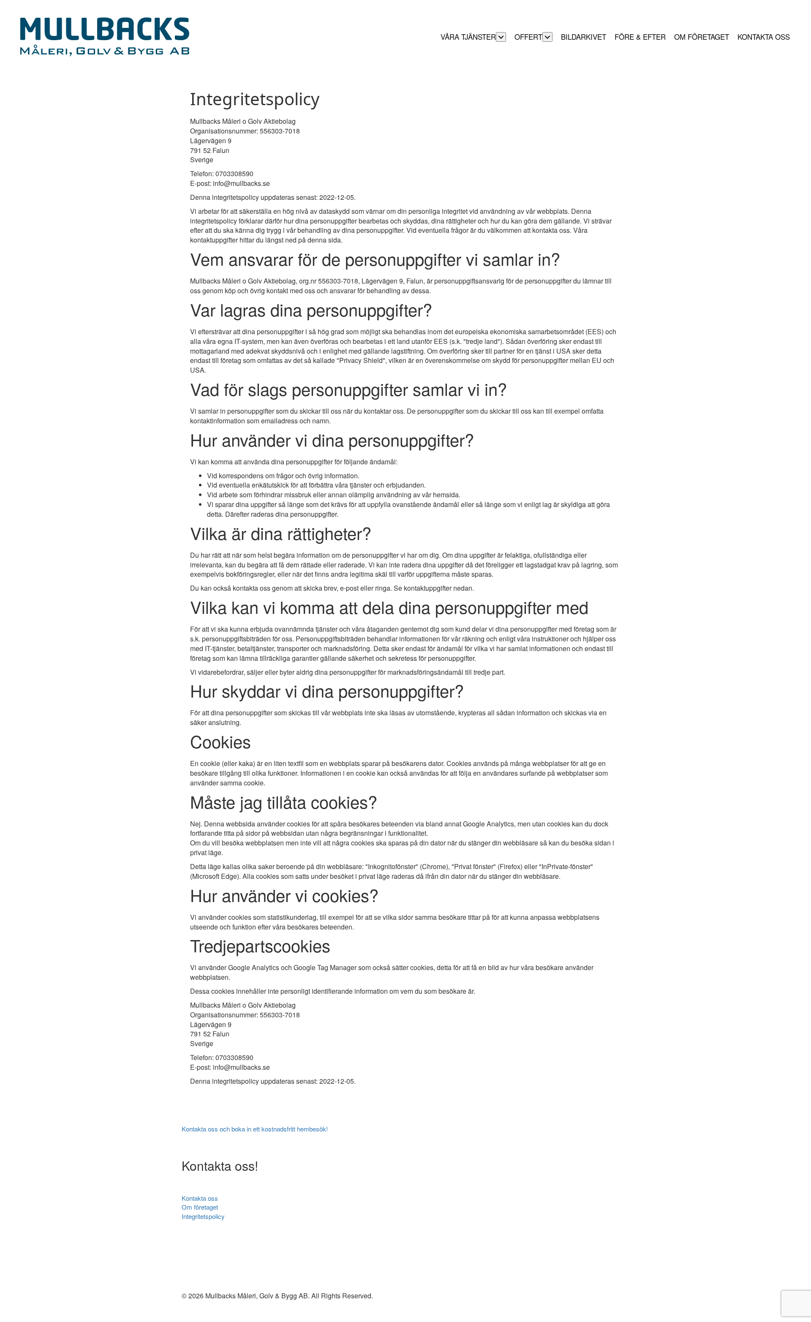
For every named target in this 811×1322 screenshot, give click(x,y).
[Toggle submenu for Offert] (547, 37)
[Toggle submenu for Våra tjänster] (501, 37)
